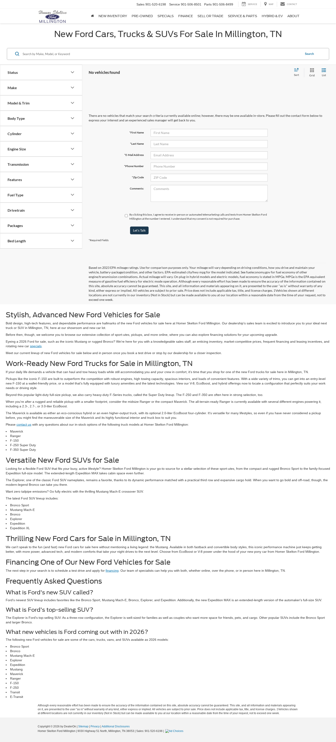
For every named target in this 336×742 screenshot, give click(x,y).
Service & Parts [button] (242, 16)
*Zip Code (138, 177)
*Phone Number (134, 166)
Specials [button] (165, 16)
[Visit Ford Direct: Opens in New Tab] (174, 731)
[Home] (92, 16)
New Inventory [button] (113, 16)
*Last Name (137, 143)
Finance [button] (185, 16)
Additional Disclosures (116, 726)
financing (112, 570)
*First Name (136, 132)
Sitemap (83, 726)
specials (36, 346)
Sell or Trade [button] (210, 16)
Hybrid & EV (272, 16)
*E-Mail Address (134, 155)
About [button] (293, 16)
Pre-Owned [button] (142, 16)
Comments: (137, 188)
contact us (23, 424)
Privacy (95, 726)
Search (309, 54)
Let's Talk (139, 230)
